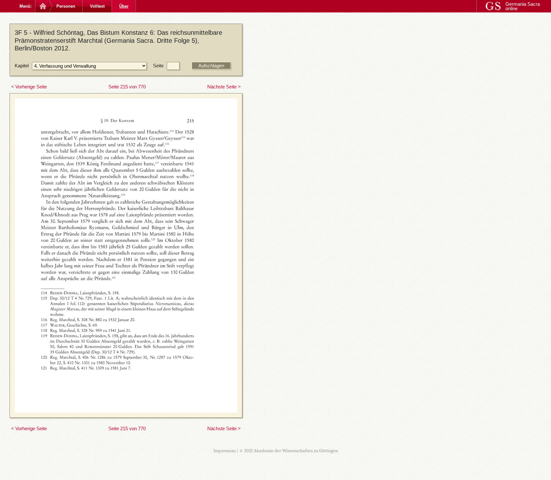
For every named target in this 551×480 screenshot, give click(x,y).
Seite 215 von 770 (127, 86)
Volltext (97, 6)
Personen (65, 6)
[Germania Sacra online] (42, 6)
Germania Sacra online (522, 6)
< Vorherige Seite (29, 86)
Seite (158, 65)
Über (124, 6)
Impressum (224, 451)
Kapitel (22, 65)
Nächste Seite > (224, 86)
